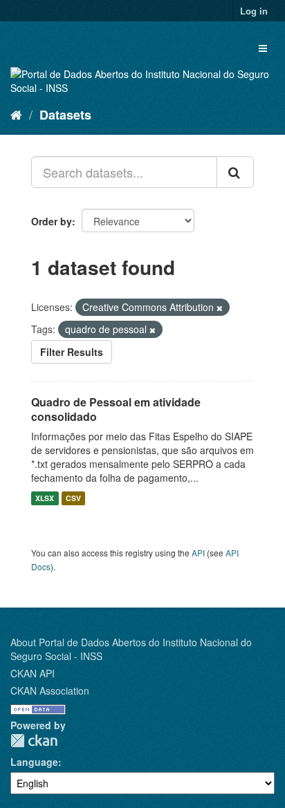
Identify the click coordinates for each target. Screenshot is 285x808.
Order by (51, 221)
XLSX (44, 498)
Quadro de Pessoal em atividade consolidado (116, 409)
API (198, 552)
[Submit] (235, 172)
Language (34, 762)
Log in (254, 10)
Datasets (65, 115)
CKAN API (32, 673)
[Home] (16, 114)
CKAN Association (49, 690)
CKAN (33, 740)
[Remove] (220, 307)
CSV (73, 498)
